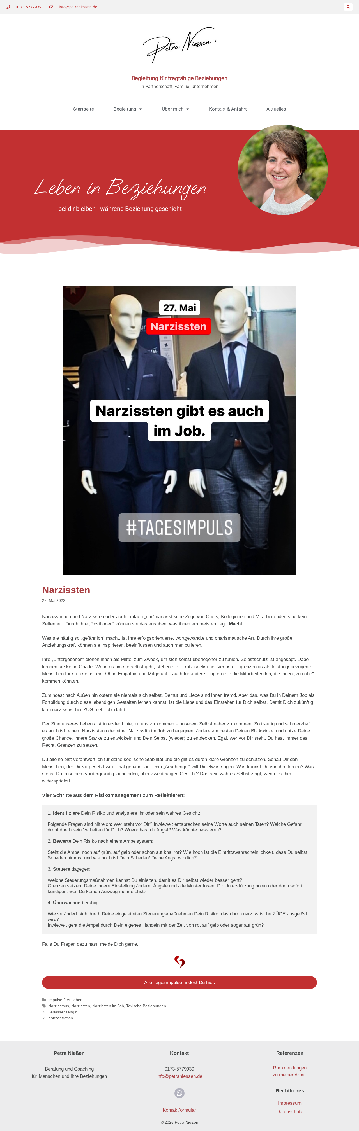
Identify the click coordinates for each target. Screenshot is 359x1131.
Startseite (83, 109)
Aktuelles (276, 109)
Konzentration (60, 1018)
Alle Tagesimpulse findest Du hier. (179, 982)
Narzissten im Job (108, 1006)
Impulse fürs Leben (65, 999)
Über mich (172, 109)
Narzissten (80, 1006)
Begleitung (125, 109)
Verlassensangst (62, 1012)
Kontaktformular (179, 1110)
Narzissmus (58, 1006)
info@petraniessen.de (179, 1076)
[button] (348, 7)
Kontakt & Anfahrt (228, 109)
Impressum (290, 1103)
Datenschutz (290, 1111)
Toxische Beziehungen (146, 1006)
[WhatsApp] (179, 1093)
